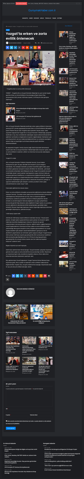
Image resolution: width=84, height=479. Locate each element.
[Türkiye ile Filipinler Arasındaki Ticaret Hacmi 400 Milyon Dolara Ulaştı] (63, 165)
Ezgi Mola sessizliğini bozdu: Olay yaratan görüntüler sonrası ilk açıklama (46, 3)
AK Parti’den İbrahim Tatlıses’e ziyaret (73, 264)
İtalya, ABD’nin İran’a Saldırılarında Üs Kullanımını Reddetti (12, 367)
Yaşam (54, 18)
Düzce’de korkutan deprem (72, 254)
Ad (7, 408)
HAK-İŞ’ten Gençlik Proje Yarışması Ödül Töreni (66, 203)
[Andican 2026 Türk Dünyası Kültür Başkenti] (63, 194)
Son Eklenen (68, 26)
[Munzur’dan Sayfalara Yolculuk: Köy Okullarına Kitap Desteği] (13, 340)
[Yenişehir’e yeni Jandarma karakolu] (63, 244)
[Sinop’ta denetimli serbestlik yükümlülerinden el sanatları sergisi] (29, 361)
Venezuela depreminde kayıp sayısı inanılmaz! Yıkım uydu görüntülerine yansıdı (29, 349)
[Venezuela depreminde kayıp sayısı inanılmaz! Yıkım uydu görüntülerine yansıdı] (29, 340)
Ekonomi (36, 18)
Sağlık (42, 18)
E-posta (8, 415)
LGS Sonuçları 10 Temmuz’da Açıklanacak (28, 116)
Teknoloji (48, 18)
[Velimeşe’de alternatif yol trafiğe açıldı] (63, 211)
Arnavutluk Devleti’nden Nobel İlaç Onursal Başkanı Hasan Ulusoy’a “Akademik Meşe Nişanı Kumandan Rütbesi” (73, 226)
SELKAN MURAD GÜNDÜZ (15, 43)
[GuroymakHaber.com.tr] (42, 10)
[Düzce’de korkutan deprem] (63, 255)
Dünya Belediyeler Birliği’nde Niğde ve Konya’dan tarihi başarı (73, 36)
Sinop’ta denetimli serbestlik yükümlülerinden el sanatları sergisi (27, 368)
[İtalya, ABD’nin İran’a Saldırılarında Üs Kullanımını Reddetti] (13, 361)
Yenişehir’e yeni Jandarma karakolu (72, 244)
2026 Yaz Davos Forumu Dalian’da (73, 155)
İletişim (59, 18)
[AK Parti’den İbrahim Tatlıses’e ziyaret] (63, 264)
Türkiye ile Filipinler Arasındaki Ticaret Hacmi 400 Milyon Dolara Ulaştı (73, 167)
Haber (31, 18)
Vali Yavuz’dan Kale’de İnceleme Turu (45, 346)
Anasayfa (25, 18)
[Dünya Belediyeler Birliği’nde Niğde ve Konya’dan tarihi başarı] (10, 110)
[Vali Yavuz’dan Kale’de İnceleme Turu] (46, 340)
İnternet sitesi (33, 415)
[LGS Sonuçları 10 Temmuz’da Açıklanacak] (10, 118)
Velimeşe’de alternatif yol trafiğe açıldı (73, 210)
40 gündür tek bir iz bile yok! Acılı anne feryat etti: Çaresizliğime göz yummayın (44, 369)
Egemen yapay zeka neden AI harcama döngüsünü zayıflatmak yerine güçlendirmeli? (67, 119)
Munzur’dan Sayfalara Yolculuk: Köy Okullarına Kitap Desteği (12, 348)
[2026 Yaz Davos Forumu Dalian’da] (63, 156)
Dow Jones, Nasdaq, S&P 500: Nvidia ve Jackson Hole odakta (68, 47)
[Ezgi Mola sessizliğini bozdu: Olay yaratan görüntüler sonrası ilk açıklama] (63, 55)
